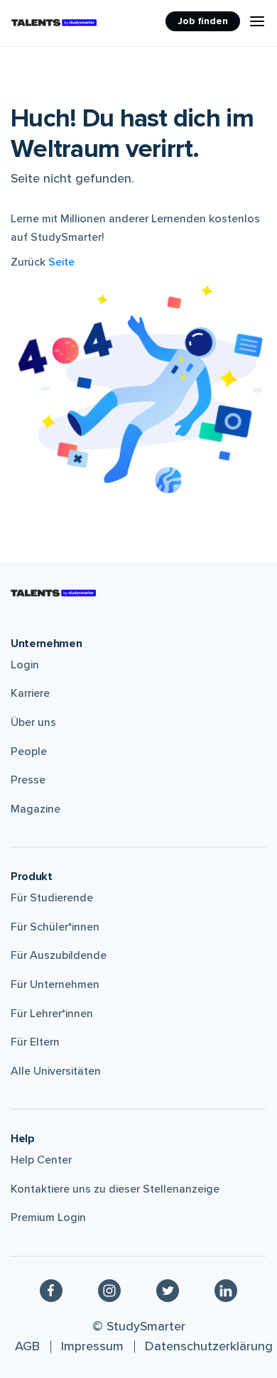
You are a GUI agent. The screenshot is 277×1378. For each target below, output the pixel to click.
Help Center (41, 1160)
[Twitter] (167, 1290)
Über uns (33, 722)
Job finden (203, 21)
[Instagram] (109, 1290)
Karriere (30, 693)
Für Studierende (52, 898)
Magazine (35, 809)
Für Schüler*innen (55, 927)
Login (25, 665)
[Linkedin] (225, 1290)
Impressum (92, 1346)
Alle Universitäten (56, 1071)
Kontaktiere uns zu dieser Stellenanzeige (115, 1189)
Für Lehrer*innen (52, 1014)
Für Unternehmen (55, 984)
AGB (27, 1346)
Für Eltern (35, 1042)
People (29, 751)
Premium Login (48, 1217)
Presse (28, 780)
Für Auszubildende (59, 955)
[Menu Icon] (257, 21)
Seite (61, 262)
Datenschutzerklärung (209, 1346)
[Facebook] (51, 1290)
